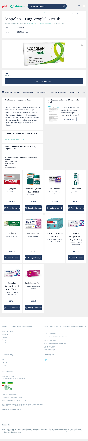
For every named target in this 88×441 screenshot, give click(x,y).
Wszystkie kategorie (12, 92)
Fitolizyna (12, 233)
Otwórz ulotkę (69, 119)
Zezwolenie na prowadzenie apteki (12, 397)
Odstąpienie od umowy (8, 340)
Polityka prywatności (8, 331)
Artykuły (4, 365)
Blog (3, 359)
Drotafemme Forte (33, 283)
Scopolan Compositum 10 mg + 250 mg (76, 236)
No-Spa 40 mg (33, 233)
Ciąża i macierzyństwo (58, 92)
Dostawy (4, 337)
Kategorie (4, 362)
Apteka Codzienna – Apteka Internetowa (13, 13)
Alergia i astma (28, 92)
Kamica (22, 139)
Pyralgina (12, 188)
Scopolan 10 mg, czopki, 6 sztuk (73, 13)
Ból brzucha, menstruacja (51, 13)
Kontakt (4, 343)
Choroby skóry (42, 92)
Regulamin (5, 334)
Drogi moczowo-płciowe (31, 13)
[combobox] (47, 6)
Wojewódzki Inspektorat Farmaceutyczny (14, 400)
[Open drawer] (84, 6)
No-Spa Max (55, 188)
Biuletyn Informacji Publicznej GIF (11, 409)
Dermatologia (75, 92)
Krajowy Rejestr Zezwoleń (9, 395)
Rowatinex (76, 188)
